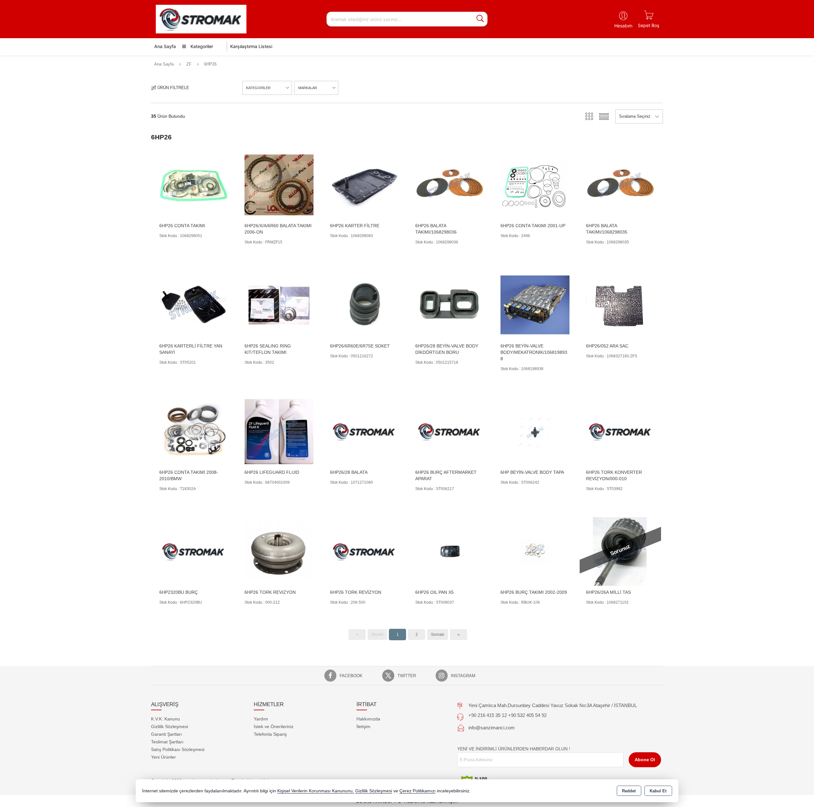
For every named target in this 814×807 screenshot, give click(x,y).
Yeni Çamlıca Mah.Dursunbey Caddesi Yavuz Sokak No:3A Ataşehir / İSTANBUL (552, 705)
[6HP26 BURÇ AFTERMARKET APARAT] (449, 431)
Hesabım (623, 25)
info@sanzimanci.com (491, 727)
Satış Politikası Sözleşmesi (177, 749)
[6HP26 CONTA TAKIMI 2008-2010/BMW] (193, 431)
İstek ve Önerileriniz (273, 726)
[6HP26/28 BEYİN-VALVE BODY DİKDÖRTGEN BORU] (449, 304)
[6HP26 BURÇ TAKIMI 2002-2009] (534, 551)
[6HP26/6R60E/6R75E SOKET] (364, 304)
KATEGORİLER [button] (258, 88)
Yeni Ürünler (163, 757)
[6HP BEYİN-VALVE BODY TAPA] (534, 431)
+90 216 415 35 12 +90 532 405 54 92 (507, 715)
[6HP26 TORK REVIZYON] (279, 551)
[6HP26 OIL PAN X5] (449, 551)
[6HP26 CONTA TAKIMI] (193, 184)
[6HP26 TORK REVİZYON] (364, 551)
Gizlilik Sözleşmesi (169, 726)
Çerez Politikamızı (417, 791)
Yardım (261, 718)
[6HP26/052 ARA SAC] (620, 304)
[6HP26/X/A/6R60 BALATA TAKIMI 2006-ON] (279, 184)
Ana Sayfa (165, 46)
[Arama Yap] (480, 19)
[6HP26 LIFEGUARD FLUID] (279, 431)
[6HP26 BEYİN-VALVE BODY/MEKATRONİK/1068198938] (534, 304)
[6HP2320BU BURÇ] (193, 551)
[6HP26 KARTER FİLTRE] (364, 184)
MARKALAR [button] (307, 88)
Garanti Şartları (166, 734)
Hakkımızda (368, 718)
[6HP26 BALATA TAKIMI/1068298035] (620, 184)
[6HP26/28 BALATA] (364, 431)
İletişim (363, 726)
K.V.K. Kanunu (165, 718)
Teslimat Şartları (167, 741)
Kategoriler (201, 46)
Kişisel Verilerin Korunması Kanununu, (315, 791)
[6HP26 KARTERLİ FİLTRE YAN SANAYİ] (193, 304)
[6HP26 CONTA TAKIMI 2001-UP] (534, 184)
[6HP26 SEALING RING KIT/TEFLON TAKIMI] (279, 304)
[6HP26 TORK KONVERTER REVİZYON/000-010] (620, 431)
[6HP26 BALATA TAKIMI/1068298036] (449, 184)
